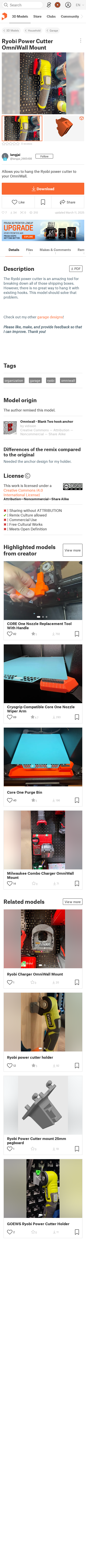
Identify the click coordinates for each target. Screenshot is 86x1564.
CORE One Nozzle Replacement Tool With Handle (39, 626)
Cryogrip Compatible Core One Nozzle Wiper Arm (41, 709)
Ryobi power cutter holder (30, 1057)
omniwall (68, 380)
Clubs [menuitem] (51, 16)
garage (35, 380)
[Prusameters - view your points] (57, 5)
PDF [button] (77, 269)
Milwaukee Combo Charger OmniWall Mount (40, 875)
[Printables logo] (4, 16)
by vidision (28, 426)
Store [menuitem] (37, 16)
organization (14, 380)
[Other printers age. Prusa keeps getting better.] (43, 230)
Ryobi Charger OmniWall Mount (35, 974)
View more (73, 550)
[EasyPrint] (49, 5)
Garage (54, 30)
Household (34, 30)
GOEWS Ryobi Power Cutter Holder (38, 1224)
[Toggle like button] (9, 633)
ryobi (50, 380)
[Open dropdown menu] (80, 40)
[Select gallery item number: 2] (43, 617)
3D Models (12, 30)
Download (45, 188)
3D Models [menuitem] (20, 16)
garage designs (50, 317)
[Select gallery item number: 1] (38, 617)
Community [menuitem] (70, 16)
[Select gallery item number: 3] (46, 617)
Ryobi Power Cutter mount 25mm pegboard (36, 1140)
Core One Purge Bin (24, 792)
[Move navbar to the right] (81, 16)
